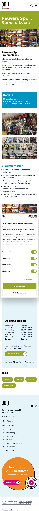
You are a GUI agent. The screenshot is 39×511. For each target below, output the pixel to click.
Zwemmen (8, 385)
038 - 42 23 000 (8, 417)
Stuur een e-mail (14, 354)
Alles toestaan (19, 286)
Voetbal (31, 379)
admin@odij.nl (8, 421)
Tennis (19, 379)
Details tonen (28, 279)
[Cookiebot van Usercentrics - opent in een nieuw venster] (28, 216)
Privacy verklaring (25, 502)
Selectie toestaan (19, 293)
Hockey (7, 379)
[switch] (34, 258)
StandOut (14, 510)
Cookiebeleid (26, 504)
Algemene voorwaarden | (11, 504)
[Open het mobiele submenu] (36, 5)
